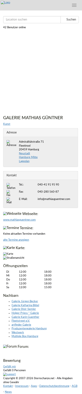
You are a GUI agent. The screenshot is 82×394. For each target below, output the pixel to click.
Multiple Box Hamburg (25, 336)
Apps (34, 386)
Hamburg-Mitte (28, 157)
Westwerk (18, 332)
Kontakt (8, 386)
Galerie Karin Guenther (25, 317)
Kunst (6, 124)
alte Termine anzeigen (16, 240)
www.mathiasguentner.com (19, 220)
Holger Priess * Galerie (25, 313)
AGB (74, 386)
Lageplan (24, 161)
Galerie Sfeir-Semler (24, 309)
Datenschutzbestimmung (54, 386)
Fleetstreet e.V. (21, 321)
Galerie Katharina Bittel (25, 305)
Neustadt (24, 153)
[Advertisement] (41, 70)
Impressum (22, 386)
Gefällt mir (9, 366)
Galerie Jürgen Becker (25, 301)
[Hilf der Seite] (9, 374)
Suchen (71, 19)
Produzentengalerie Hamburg (29, 328)
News (8, 392)
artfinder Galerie (21, 325)
